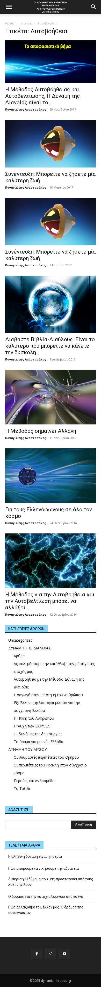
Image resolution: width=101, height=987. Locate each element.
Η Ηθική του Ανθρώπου (34, 718)
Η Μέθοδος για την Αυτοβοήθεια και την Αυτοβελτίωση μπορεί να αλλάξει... (50, 601)
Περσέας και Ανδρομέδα (34, 780)
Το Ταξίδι (22, 788)
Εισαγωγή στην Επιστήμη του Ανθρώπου (48, 694)
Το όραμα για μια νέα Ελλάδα (38, 741)
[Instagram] (50, 954)
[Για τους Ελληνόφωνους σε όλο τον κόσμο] (50, 475)
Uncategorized (20, 640)
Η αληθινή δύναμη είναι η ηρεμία (35, 856)
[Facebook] (36, 954)
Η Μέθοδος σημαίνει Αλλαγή (40, 431)
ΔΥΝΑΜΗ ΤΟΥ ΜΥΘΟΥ (27, 749)
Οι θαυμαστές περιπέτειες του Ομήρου (46, 757)
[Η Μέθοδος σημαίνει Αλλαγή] (50, 397)
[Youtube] (64, 954)
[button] (9, 7)
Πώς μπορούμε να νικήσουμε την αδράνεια (43, 868)
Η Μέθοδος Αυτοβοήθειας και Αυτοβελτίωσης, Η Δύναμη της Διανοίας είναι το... (42, 96)
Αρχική (10, 23)
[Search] (93, 7)
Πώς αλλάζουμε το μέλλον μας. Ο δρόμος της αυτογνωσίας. (45, 910)
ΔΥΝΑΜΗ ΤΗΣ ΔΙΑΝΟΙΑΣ (29, 648)
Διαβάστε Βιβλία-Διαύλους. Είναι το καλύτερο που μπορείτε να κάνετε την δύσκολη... (50, 346)
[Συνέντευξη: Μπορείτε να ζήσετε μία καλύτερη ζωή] (50, 143)
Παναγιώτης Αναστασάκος (25, 109)
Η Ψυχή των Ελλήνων (32, 726)
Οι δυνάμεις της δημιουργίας (38, 733)
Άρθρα (19, 655)
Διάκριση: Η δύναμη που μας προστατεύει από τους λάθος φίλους (50, 882)
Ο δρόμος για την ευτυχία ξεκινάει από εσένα (45, 896)
